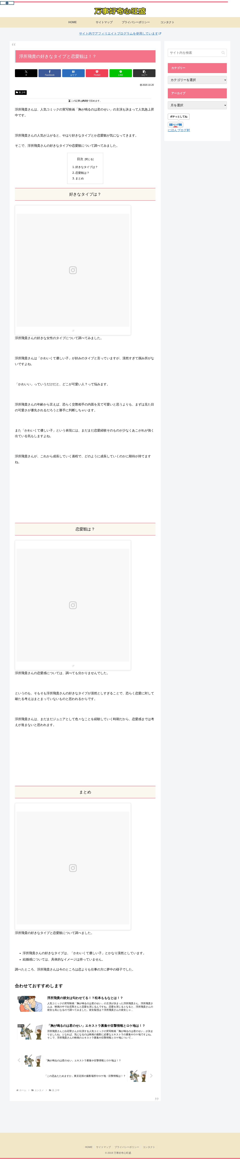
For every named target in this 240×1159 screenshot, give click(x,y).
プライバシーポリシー (127, 1147)
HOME (88, 1147)
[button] (144, 73)
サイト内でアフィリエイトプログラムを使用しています (118, 33)
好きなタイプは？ (86, 166)
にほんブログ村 (179, 130)
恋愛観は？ (82, 172)
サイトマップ (103, 1147)
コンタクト (149, 1147)
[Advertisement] (85, 493)
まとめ (79, 178)
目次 (80, 159)
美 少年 (22, 92)
